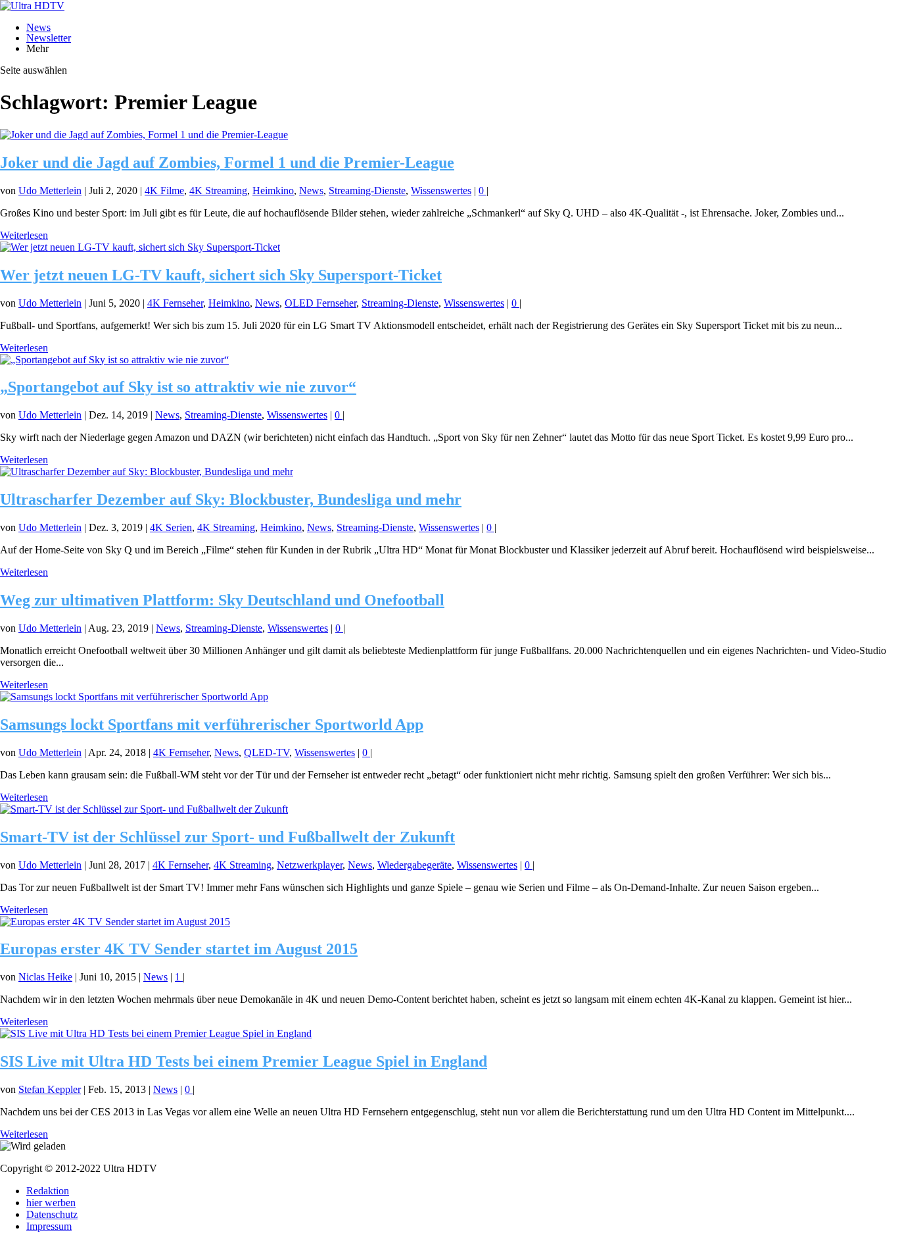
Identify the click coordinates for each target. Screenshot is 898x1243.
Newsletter (48, 37)
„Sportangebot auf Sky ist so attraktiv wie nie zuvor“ (178, 386)
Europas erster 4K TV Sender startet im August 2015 (179, 948)
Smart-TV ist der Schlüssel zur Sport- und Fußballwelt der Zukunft (227, 837)
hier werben (51, 1202)
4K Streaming (218, 190)
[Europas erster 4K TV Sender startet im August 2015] (115, 921)
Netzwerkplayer (310, 865)
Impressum (49, 1226)
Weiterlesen (24, 235)
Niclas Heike (45, 976)
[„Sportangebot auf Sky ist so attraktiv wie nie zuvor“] (114, 359)
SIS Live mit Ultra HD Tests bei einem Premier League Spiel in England (243, 1061)
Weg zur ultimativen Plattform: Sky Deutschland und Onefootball (222, 600)
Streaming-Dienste (367, 190)
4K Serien (171, 527)
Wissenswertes (441, 190)
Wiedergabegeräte (414, 865)
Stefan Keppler (49, 1089)
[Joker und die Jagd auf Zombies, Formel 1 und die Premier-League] (144, 134)
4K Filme (164, 190)
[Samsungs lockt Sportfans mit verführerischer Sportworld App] (134, 696)
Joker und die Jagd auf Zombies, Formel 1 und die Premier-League (227, 162)
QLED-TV (266, 752)
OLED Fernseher (320, 303)
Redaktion (47, 1190)
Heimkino (273, 190)
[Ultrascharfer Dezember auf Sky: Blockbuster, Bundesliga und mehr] (146, 471)
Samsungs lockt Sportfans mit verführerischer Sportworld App (211, 724)
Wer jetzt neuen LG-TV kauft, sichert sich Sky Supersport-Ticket (221, 275)
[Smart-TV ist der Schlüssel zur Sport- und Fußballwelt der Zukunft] (144, 809)
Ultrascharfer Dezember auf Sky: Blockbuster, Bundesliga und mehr (230, 499)
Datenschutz (52, 1214)
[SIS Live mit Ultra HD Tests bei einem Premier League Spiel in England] (156, 1033)
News (38, 27)
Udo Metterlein (50, 190)
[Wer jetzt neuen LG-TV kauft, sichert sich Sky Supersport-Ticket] (140, 247)
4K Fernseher (175, 303)
